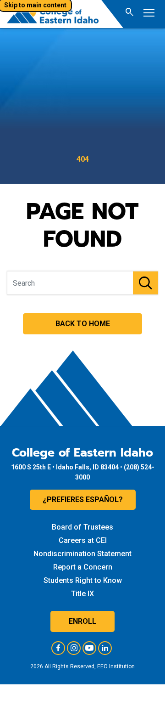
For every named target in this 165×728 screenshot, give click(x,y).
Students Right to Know (83, 580)
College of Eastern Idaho (82, 453)
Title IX (82, 593)
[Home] (53, 14)
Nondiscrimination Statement (82, 553)
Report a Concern (82, 567)
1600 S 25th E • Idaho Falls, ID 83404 (65, 467)
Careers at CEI (83, 540)
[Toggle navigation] (149, 14)
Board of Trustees (82, 527)
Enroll (82, 621)
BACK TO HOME (82, 323)
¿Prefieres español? (83, 499)
